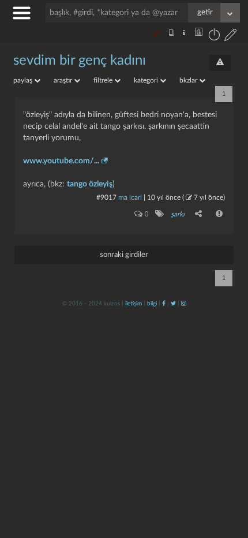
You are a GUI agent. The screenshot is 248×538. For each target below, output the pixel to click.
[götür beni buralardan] (228, 479)
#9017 (106, 197)
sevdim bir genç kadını (79, 61)
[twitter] (173, 304)
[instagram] (183, 304)
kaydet (215, 380)
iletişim (133, 304)
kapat (175, 380)
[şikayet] (220, 213)
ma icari (130, 197)
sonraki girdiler (124, 255)
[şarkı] (159, 213)
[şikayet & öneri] (220, 63)
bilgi (152, 304)
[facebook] (164, 304)
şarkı (178, 214)
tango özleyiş (89, 184)
